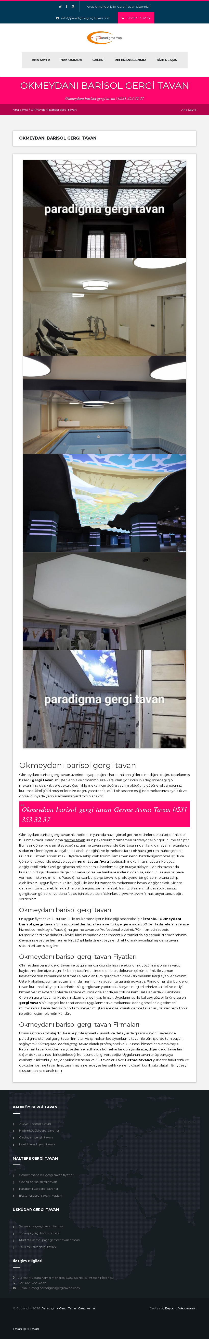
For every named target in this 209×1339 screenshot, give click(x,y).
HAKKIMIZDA (71, 60)
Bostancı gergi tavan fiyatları (40, 1195)
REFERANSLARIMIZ (130, 60)
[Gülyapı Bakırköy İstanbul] (104, 405)
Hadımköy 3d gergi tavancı (39, 1130)
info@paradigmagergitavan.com (85, 18)
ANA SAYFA (41, 60)
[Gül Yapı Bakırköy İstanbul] (104, 307)
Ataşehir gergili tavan (35, 1123)
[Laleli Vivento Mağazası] (104, 601)
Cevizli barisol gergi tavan (38, 1182)
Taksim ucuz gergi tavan (37, 1247)
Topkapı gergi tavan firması (39, 1233)
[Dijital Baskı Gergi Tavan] (104, 503)
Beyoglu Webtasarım (180, 1308)
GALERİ (98, 60)
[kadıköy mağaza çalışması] (104, 699)
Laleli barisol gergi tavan (37, 1144)
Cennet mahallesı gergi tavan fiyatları (46, 1175)
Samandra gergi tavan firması (41, 1226)
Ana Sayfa (20, 109)
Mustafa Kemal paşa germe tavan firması (49, 1240)
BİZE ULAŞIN (166, 60)
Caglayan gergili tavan (36, 1137)
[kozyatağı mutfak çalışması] (104, 208)
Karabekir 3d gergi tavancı (38, 1189)
